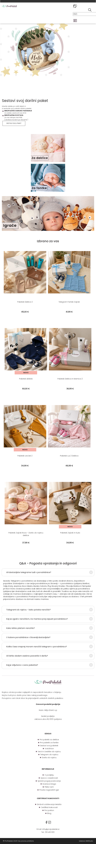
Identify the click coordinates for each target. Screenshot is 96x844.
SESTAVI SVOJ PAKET (13, 123)
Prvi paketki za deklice (49, 739)
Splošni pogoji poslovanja (49, 781)
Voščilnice (49, 748)
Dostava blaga (49, 784)
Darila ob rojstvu (49, 757)
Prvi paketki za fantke (49, 742)
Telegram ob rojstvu (49, 754)
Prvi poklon (49, 810)
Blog (49, 813)
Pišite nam (49, 787)
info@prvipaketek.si (50, 829)
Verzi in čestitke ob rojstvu (49, 751)
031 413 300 (49, 832)
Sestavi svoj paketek (49, 745)
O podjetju (49, 775)
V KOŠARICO (25, 317)
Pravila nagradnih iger (49, 790)
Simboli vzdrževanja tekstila (49, 804)
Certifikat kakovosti (49, 807)
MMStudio (89, 841)
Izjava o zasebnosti (49, 778)
